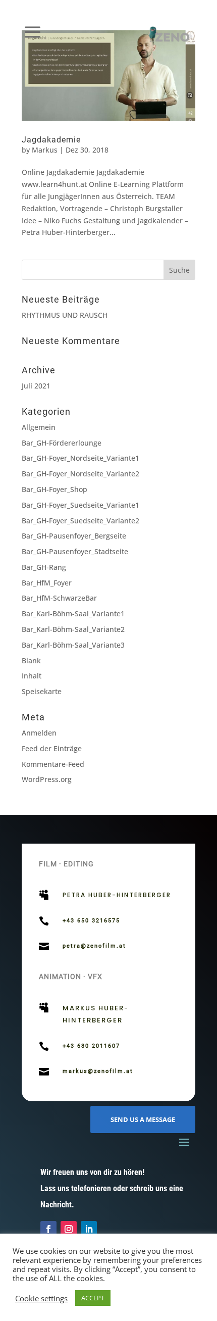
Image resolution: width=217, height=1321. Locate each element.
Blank (31, 660)
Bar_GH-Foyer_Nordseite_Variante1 (80, 458)
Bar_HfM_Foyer (47, 583)
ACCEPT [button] (92, 1297)
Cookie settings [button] (41, 1298)
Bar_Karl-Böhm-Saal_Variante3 (73, 645)
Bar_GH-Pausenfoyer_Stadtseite (75, 551)
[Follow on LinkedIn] (89, 1229)
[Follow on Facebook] (48, 1229)
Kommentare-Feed (53, 764)
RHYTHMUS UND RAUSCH (64, 315)
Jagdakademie (51, 139)
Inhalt (31, 675)
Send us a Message (143, 1119)
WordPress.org (47, 779)
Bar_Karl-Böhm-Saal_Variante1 (73, 613)
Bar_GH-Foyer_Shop (54, 489)
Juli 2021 (36, 385)
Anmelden (39, 733)
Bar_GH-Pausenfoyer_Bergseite (74, 536)
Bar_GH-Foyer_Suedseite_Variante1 (80, 505)
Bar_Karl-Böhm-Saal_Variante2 (73, 629)
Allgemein (39, 427)
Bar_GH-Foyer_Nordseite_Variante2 (80, 473)
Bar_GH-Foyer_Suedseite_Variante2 (80, 520)
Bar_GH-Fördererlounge (61, 443)
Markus (45, 150)
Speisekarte (42, 691)
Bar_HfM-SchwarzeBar (59, 598)
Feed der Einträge (52, 748)
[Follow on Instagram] (69, 1229)
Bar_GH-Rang (44, 567)
